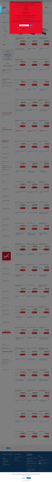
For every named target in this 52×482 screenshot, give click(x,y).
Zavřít (26, 32)
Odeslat (31, 25)
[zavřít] (40, 2)
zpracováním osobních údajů (26, 29)
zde (29, 480)
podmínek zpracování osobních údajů (30, 27)
